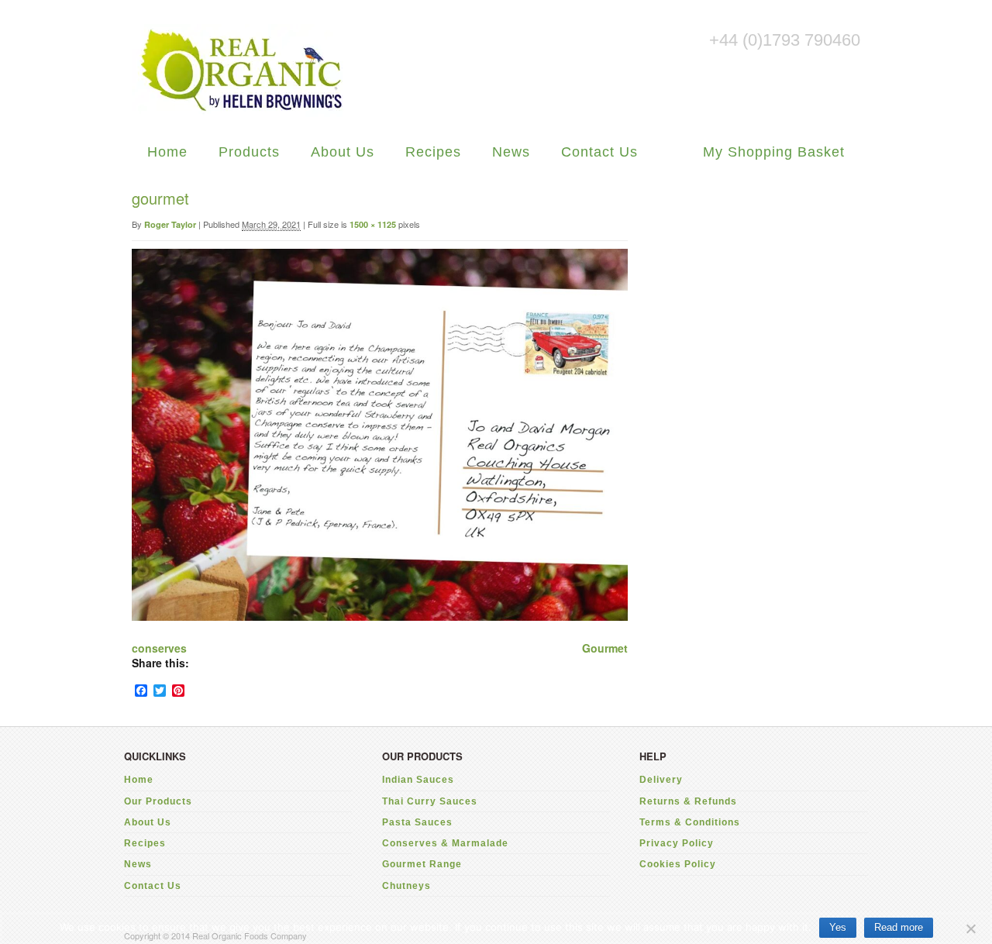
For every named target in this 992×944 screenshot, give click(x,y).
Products (249, 152)
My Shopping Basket (774, 152)
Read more (898, 927)
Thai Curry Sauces (429, 801)
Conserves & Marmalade (445, 843)
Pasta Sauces (417, 822)
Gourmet (605, 648)
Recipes (433, 152)
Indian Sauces (418, 779)
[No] (970, 926)
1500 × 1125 (373, 224)
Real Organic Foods (240, 70)
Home (167, 152)
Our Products (158, 801)
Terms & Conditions (689, 822)
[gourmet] (380, 616)
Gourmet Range (422, 864)
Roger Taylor (170, 224)
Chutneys (406, 885)
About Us (342, 152)
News (511, 152)
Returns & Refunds (688, 801)
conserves (159, 648)
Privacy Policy (676, 843)
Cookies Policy (677, 864)
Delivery (661, 779)
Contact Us (599, 152)
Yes (837, 927)
